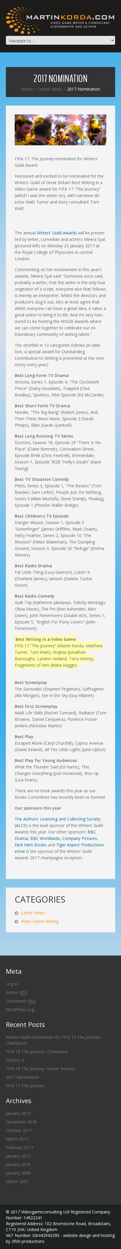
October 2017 (19, 1130)
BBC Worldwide (45, 838)
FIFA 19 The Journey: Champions (37, 1051)
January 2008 (18, 1173)
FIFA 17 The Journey (25, 1085)
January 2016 (18, 1164)
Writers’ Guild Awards (57, 233)
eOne (20, 851)
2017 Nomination (22, 1077)
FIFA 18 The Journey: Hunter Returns (40, 1068)
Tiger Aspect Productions (80, 845)
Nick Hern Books (31, 845)
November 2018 (21, 1122)
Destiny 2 (15, 1060)
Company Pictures (79, 838)
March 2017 (17, 1139)
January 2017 (18, 1156)
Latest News (50, 89)
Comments (21, 1001)
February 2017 (19, 1147)
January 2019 (18, 1113)
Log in (12, 984)
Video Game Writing (39, 921)
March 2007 (17, 1181)
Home (27, 89)
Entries (16, 992)
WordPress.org (20, 1009)
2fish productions (27, 1241)
